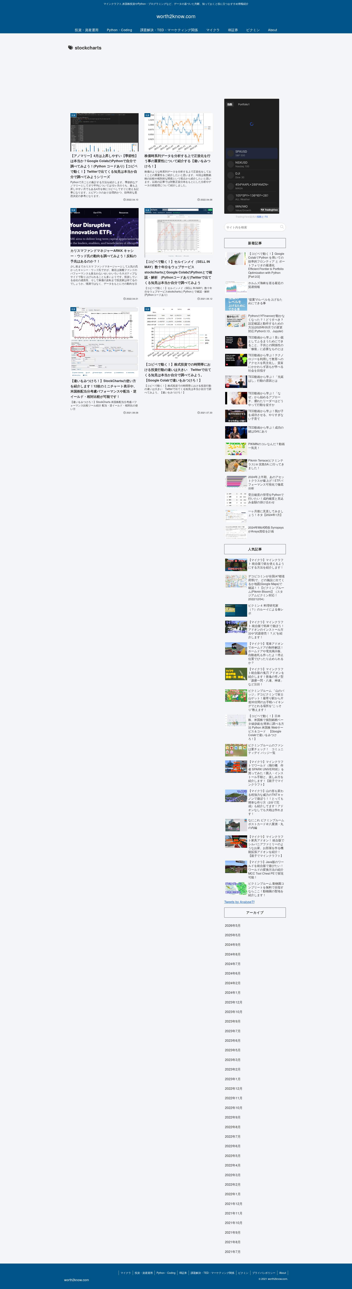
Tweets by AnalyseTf (239, 901)
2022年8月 (233, 1126)
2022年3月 (233, 1174)
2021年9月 (233, 1232)
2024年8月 (233, 954)
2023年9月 (233, 1021)
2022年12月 (234, 1088)
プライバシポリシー (263, 1273)
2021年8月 (233, 1241)
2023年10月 (234, 1011)
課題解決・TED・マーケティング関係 (212, 1273)
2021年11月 (234, 1213)
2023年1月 (233, 1078)
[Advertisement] (141, 79)
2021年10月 (234, 1222)
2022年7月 (233, 1136)
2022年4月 (233, 1165)
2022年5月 (233, 1155)
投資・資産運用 (144, 1273)
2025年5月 (233, 934)
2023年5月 (233, 1049)
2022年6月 (233, 1145)
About (282, 1273)
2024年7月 (233, 963)
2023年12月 (234, 1002)
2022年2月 (233, 1184)
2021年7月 (233, 1251)
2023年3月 (233, 1059)
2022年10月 (234, 1107)
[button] (282, 227)
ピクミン (243, 1273)
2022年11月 (234, 1097)
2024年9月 (233, 944)
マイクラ (126, 1273)
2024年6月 (233, 973)
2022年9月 (233, 1117)
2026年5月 (233, 925)
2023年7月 (233, 1030)
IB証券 (183, 1273)
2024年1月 (233, 992)
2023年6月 (233, 1040)
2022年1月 (233, 1193)
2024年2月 (233, 982)
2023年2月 (233, 1069)
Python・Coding (166, 1273)
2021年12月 (234, 1203)
